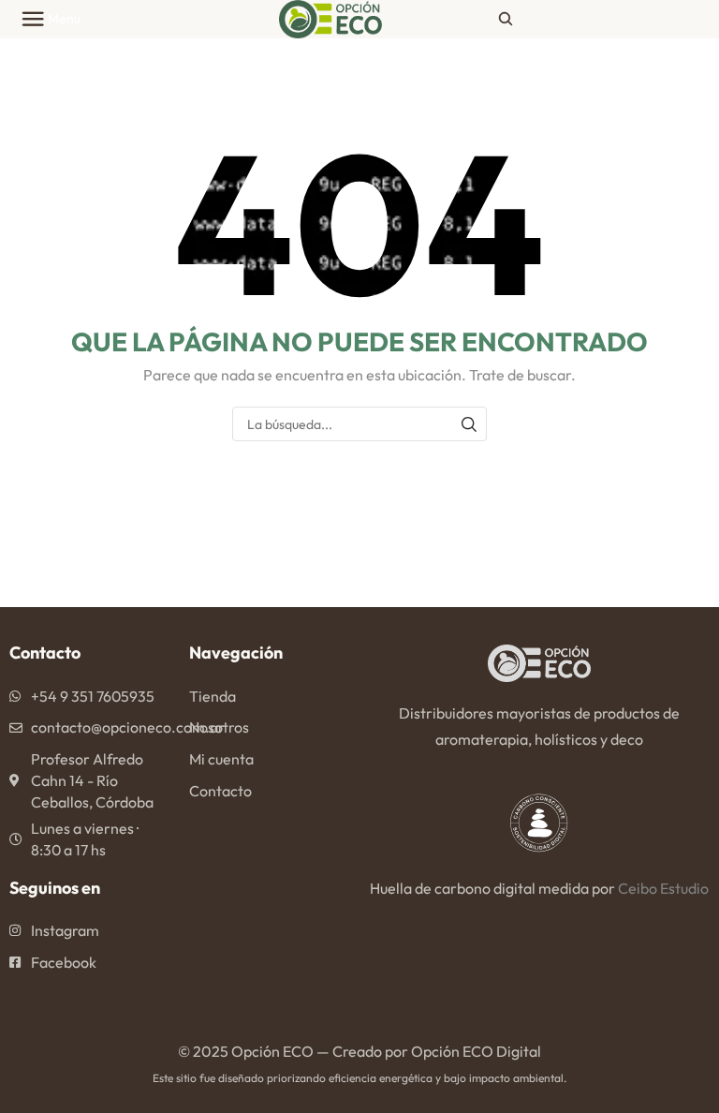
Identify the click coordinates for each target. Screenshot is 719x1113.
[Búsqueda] (469, 424)
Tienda (212, 696)
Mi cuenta (221, 758)
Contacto (220, 790)
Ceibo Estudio (663, 888)
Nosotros (219, 727)
